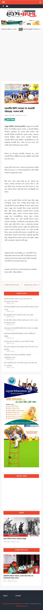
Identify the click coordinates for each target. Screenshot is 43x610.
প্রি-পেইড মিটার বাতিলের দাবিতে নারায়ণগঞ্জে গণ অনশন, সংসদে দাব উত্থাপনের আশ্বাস (21, 321)
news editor (7, 542)
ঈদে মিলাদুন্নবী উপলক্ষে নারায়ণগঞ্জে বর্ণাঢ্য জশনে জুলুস (18, 315)
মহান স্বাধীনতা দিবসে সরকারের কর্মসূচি (14, 539)
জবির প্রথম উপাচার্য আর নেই (12, 285)
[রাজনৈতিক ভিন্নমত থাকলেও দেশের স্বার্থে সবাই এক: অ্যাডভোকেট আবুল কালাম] (21, 564)
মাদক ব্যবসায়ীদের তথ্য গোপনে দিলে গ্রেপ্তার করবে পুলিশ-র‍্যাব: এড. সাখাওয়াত (20, 364)
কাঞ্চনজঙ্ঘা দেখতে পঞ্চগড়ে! (30, 285)
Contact (18, 596)
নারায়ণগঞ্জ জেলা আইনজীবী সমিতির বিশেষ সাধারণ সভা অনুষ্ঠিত (21, 328)
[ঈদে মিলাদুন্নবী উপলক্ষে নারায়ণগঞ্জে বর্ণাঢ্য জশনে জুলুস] (15, 29)
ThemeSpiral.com (21, 606)
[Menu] (3, 2)
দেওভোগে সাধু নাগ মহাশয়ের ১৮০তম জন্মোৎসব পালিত (19, 341)
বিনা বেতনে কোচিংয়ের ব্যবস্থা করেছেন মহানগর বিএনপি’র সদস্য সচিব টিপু (21, 348)
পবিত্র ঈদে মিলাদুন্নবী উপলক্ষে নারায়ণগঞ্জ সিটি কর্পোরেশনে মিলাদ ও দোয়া (21, 308)
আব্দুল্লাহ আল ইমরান (9, 115)
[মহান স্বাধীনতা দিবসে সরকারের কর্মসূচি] (21, 527)
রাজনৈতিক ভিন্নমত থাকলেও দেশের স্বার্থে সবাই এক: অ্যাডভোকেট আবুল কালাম (18, 300)
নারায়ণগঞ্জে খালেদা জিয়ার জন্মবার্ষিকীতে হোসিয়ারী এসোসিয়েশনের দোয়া (17, 356)
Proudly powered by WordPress (12, 604)
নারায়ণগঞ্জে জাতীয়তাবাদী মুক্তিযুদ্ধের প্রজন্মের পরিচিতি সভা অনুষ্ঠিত (19, 335)
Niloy (5, 581)
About (5, 596)
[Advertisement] (21, 57)
